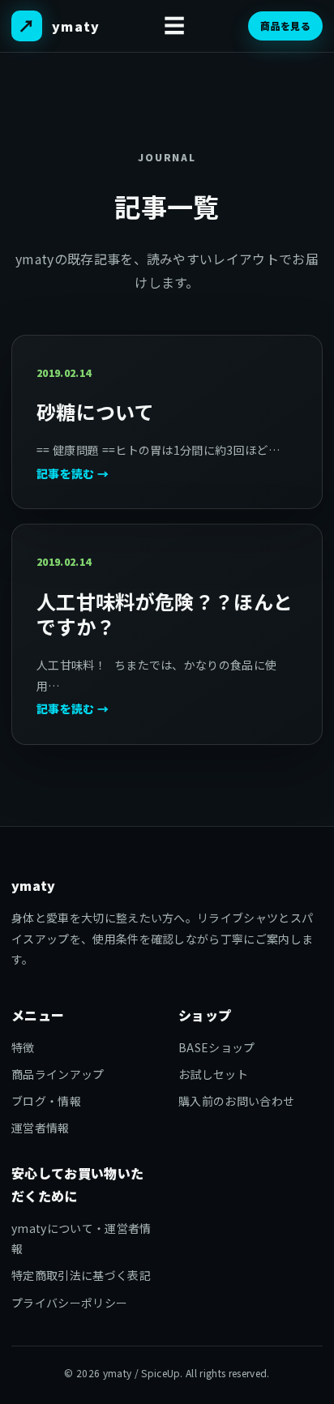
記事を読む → (72, 473)
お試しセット (213, 1074)
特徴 (23, 1047)
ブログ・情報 (46, 1101)
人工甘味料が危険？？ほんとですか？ (164, 613)
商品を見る (285, 25)
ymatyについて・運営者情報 (81, 1238)
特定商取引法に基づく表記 (81, 1275)
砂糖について (95, 411)
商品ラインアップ (58, 1074)
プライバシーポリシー (69, 1303)
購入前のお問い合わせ (236, 1101)
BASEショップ (216, 1047)
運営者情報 (40, 1127)
